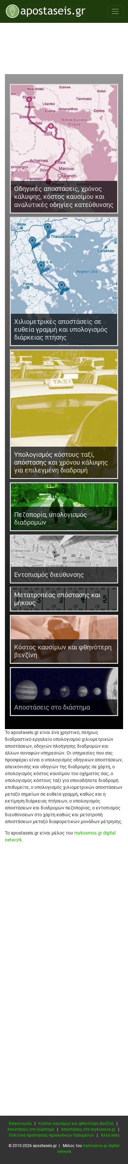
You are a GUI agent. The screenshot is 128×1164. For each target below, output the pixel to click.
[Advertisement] (64, 49)
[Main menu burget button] (115, 11)
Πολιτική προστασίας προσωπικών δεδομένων (51, 1135)
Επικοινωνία (20, 1123)
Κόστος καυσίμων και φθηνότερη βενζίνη (76, 1123)
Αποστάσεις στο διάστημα (30, 1129)
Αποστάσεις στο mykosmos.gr (88, 1129)
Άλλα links (110, 1135)
